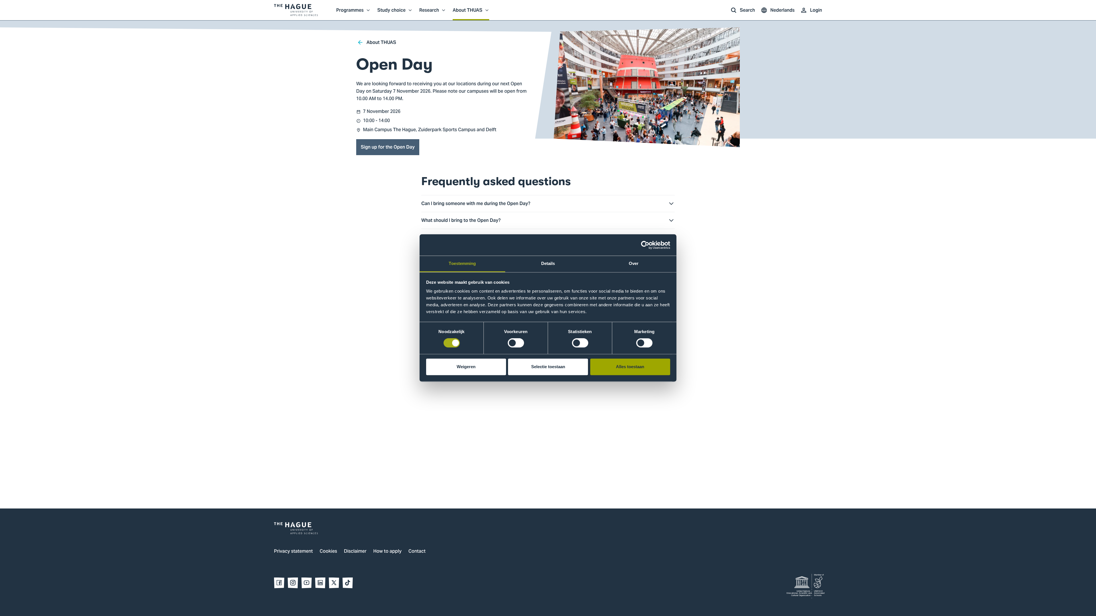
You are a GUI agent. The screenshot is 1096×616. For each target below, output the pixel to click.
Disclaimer (355, 551)
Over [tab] (633, 263)
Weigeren (466, 366)
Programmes (350, 13)
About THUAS (467, 13)
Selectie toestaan (548, 366)
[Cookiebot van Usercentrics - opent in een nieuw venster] (645, 245)
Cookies (328, 551)
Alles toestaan (630, 366)
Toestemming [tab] (462, 263)
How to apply (387, 551)
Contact (417, 551)
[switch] (516, 343)
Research (429, 13)
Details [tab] (548, 263)
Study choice (391, 13)
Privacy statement (293, 551)
